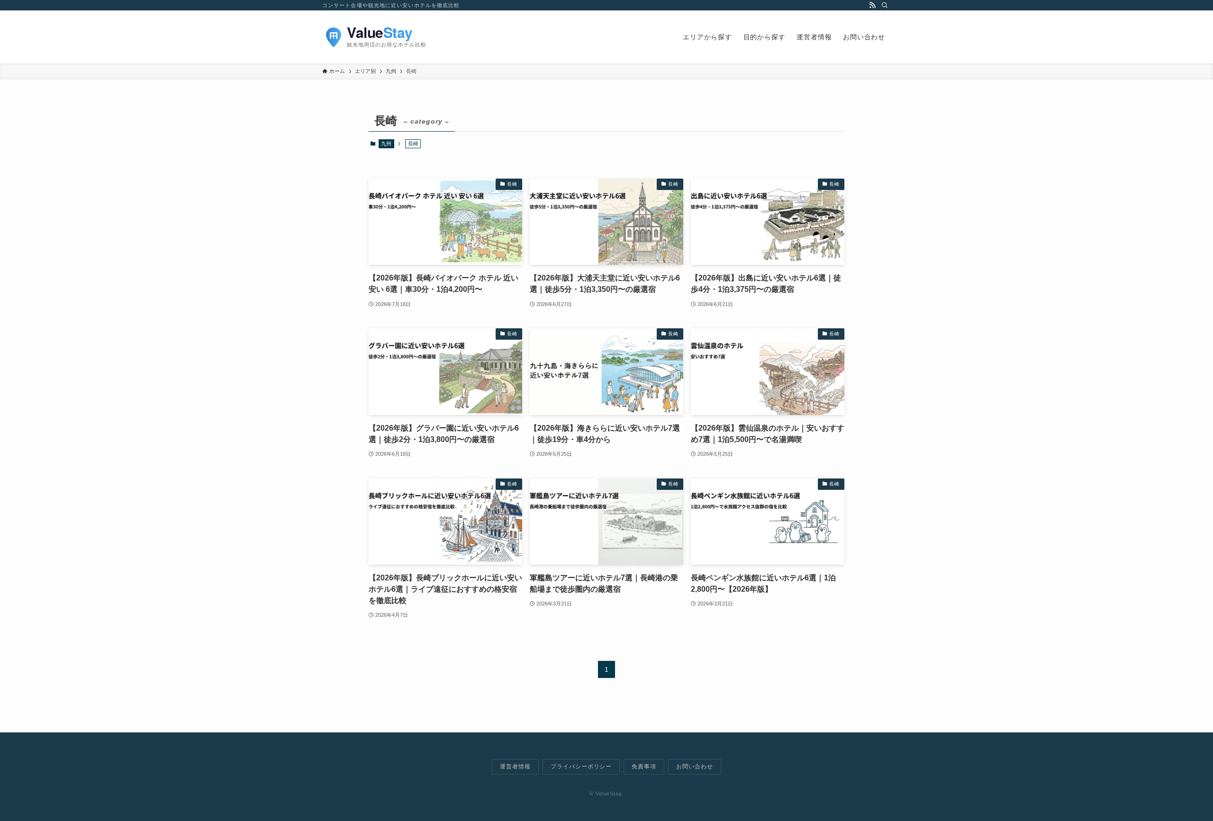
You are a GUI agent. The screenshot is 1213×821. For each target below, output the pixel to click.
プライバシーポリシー (581, 766)
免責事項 (644, 766)
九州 (386, 143)
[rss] (872, 5)
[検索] (884, 5)
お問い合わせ (694, 766)
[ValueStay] (417, 37)
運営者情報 (515, 766)
